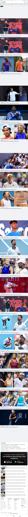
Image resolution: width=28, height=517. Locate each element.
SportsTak (1, 0)
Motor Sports (16, 3)
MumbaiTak (7, 0)
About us (2, 512)
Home (1, 3)
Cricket (3, 3)
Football (6, 3)
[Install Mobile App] (24, 2)
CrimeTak (10, 0)
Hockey (21, 3)
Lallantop (12, 0)
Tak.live (15, 0)
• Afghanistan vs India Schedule (23, 507)
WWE (19, 3)
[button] (1, 6)
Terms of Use (9, 512)
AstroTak (14, 0)
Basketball (12, 3)
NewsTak (4, 0)
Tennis (9, 3)
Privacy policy (5, 512)
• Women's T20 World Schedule (23, 506)
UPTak (5, 0)
